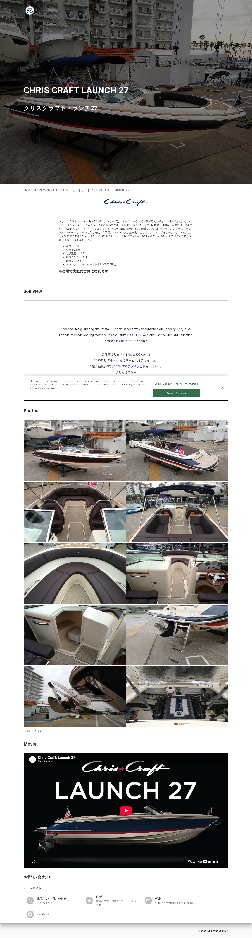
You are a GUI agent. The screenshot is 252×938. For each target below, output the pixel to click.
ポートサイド (81, 190)
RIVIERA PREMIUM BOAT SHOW (46, 190)
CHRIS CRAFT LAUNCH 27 (111, 190)
